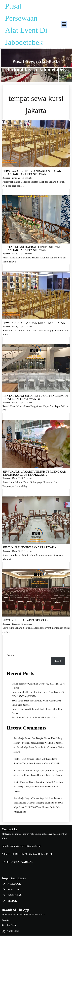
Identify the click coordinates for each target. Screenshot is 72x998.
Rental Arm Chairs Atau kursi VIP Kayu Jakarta (34, 717)
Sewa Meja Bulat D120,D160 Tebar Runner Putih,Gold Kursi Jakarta (38, 807)
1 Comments (27, 178)
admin (7, 178)
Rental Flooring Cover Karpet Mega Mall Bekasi (37, 782)
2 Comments (27, 478)
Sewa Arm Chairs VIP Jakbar (47, 763)
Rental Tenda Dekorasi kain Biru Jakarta (43, 775)
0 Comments (27, 624)
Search (10, 655)
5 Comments (27, 551)
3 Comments (27, 254)
